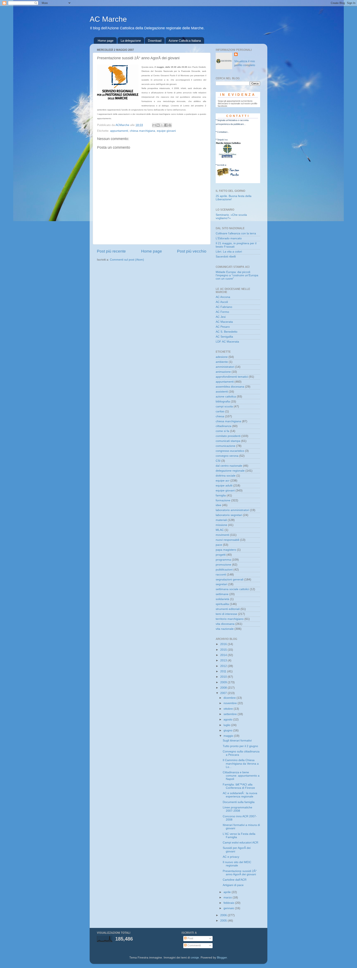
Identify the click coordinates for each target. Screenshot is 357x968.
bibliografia (223, 401)
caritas (220, 411)
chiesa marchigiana (142, 130)
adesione (222, 356)
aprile (228, 892)
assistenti (222, 391)
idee (218, 505)
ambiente (222, 361)
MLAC (220, 529)
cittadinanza (223, 426)
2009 (224, 682)
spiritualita (222, 604)
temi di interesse (226, 614)
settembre (231, 714)
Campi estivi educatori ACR (240, 842)
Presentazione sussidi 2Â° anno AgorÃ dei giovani (240, 873)
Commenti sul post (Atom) (127, 259)
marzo (228, 897)
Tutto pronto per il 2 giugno (240, 746)
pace (219, 544)
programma (223, 559)
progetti (221, 554)
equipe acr (223, 480)
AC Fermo (222, 311)
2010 (224, 676)
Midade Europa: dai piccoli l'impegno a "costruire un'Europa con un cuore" (237, 275)
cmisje (195, 957)
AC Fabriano (224, 306)
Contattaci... (223, 132)
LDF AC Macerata (227, 341)
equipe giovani (166, 130)
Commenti (194, 945)
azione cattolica (226, 396)
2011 (223, 671)
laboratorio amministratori (232, 510)
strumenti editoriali (228, 609)
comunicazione (225, 445)
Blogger (222, 957)
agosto (228, 719)
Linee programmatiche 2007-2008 (237, 809)
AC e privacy (231, 856)
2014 (224, 655)
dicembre (230, 697)
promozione (223, 564)
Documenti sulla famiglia (239, 802)
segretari (221, 584)
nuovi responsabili (227, 539)
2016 (224, 644)
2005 (224, 920)
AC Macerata (224, 321)
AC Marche (108, 19)
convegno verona (227, 455)
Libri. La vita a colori (229, 251)
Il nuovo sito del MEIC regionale (237, 864)
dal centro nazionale (229, 465)
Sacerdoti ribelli (226, 256)
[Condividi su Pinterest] (170, 125)
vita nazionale (225, 628)
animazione (223, 371)
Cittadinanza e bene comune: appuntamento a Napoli (241, 776)
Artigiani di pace (233, 885)
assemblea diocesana (230, 386)
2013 (224, 660)
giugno (228, 730)
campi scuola (224, 406)
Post (190, 938)
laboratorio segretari (229, 515)
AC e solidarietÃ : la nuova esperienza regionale (240, 795)
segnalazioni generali (229, 579)
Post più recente (111, 251)
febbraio (229, 902)
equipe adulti (224, 485)
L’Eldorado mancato (229, 238)
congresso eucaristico (230, 450)
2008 (224, 687)
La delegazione (131, 40)
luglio (227, 725)
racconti (221, 574)
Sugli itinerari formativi (237, 740)
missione (221, 525)
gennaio (229, 908)
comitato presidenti (228, 436)
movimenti (222, 534)
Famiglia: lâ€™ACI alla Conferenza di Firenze (239, 786)
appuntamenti (119, 130)
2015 (224, 649)
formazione (223, 500)
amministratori (225, 366)
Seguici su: (222, 139)
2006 (224, 915)
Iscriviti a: (222, 165)
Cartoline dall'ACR (234, 879)
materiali (221, 520)
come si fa (222, 431)
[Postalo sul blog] (158, 125)
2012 (224, 666)
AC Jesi (221, 316)
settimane (222, 594)
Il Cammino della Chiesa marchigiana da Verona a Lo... (241, 763)
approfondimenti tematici (232, 376)
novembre (231, 703)
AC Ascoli (222, 302)
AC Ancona (223, 297)
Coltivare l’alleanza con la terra (236, 233)
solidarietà (222, 599)
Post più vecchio (191, 251)
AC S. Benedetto (226, 331)
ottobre (229, 708)
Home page (105, 40)
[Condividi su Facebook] (166, 125)
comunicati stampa (228, 440)
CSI (218, 460)
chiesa (220, 416)
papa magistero (226, 549)
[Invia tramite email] (154, 125)
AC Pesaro (223, 326)
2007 (224, 693)
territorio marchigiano (230, 618)
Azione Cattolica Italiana (185, 40)
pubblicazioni (224, 569)
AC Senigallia (224, 336)
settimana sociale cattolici (232, 589)
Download (154, 40)
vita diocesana (225, 623)
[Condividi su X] (162, 125)
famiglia (221, 495)
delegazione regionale (230, 470)
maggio (229, 735)
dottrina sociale (226, 475)
